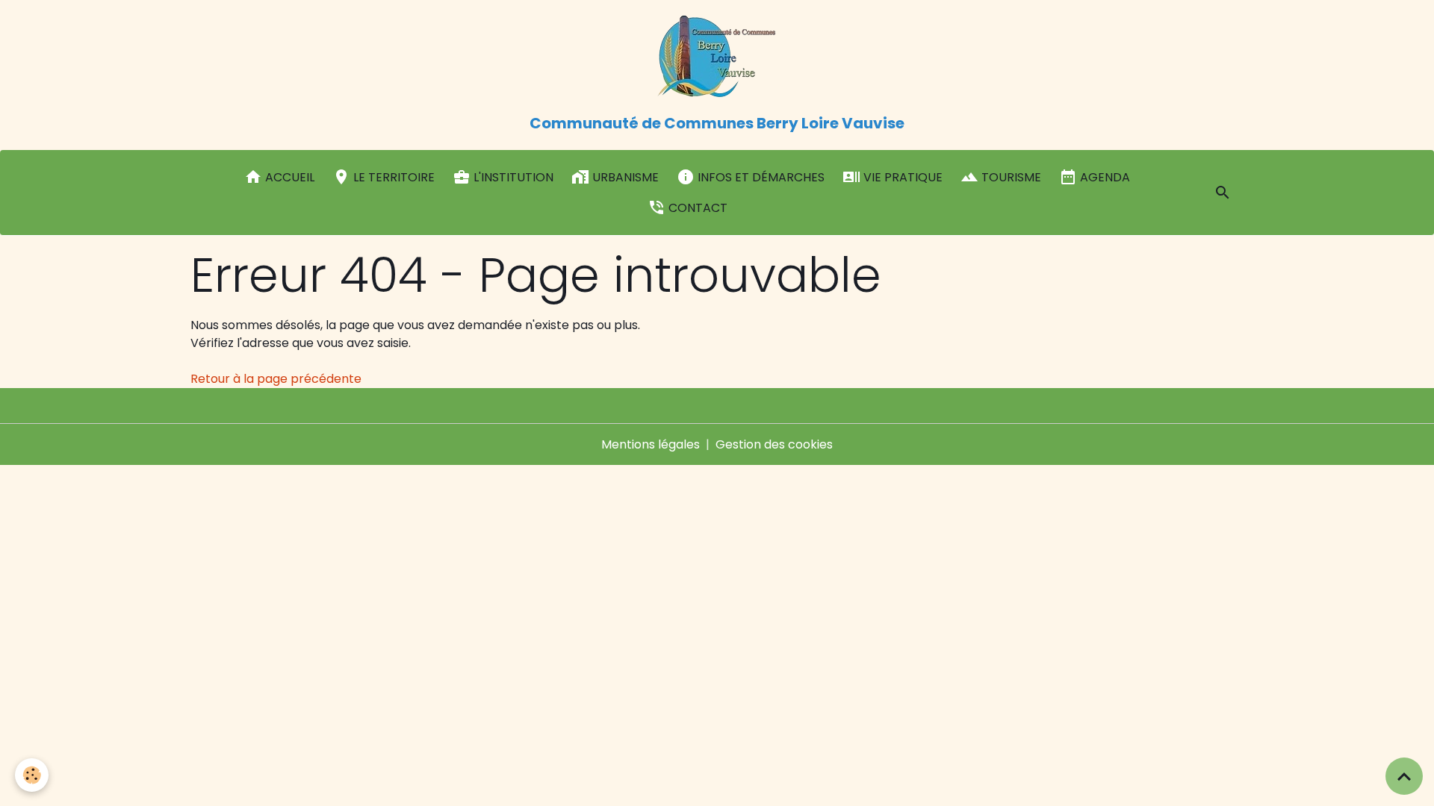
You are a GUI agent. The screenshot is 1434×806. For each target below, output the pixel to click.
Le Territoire (392, 177)
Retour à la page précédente (275, 378)
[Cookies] (32, 775)
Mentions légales (650, 444)
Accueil (288, 177)
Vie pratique (901, 177)
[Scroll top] (1404, 776)
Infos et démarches (760, 177)
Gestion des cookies (774, 444)
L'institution (512, 177)
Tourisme (1009, 177)
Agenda (1103, 177)
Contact (696, 207)
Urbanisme (624, 177)
